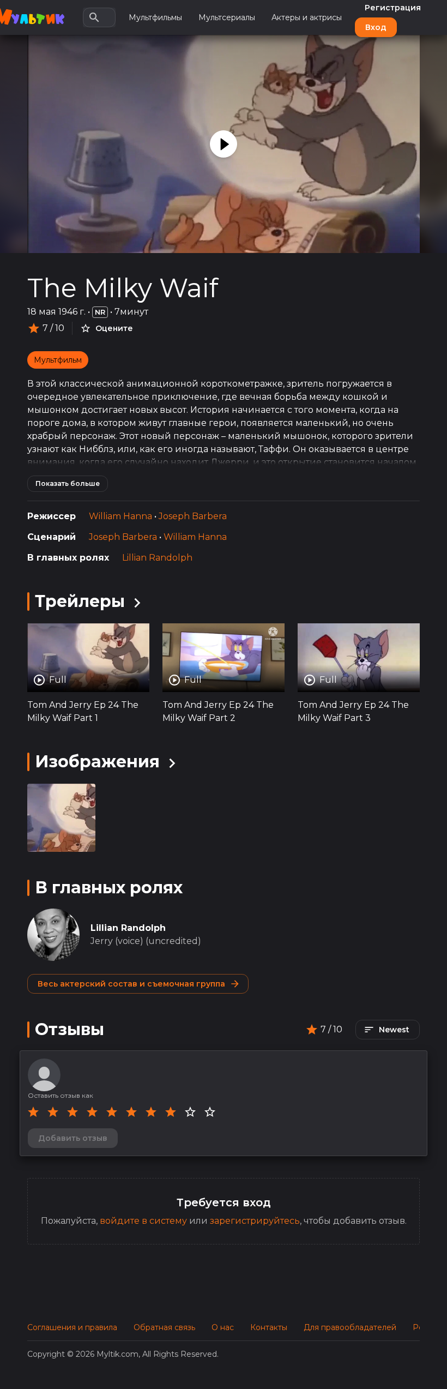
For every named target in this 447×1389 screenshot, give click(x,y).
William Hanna (120, 516)
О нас (223, 1327)
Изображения (97, 761)
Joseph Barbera (193, 516)
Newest (394, 1030)
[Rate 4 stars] (92, 1112)
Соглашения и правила (72, 1327)
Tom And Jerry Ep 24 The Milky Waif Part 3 (353, 711)
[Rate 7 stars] (151, 1112)
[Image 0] (61, 818)
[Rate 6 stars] (131, 1112)
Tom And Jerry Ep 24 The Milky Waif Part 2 (218, 711)
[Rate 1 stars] (33, 1112)
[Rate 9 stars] (190, 1112)
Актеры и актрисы (306, 17)
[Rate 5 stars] (112, 1112)
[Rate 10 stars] (210, 1112)
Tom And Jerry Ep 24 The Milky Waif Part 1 (82, 711)
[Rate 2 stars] (53, 1112)
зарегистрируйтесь (255, 1221)
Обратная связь (164, 1327)
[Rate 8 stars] (170, 1112)
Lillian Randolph (157, 557)
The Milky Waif (122, 288)
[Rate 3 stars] (72, 1112)
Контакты (268, 1327)
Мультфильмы (155, 17)
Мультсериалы (226, 17)
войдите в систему (143, 1221)
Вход (375, 27)
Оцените (114, 328)
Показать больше (67, 483)
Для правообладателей (350, 1327)
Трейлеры (80, 601)
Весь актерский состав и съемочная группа (131, 984)
